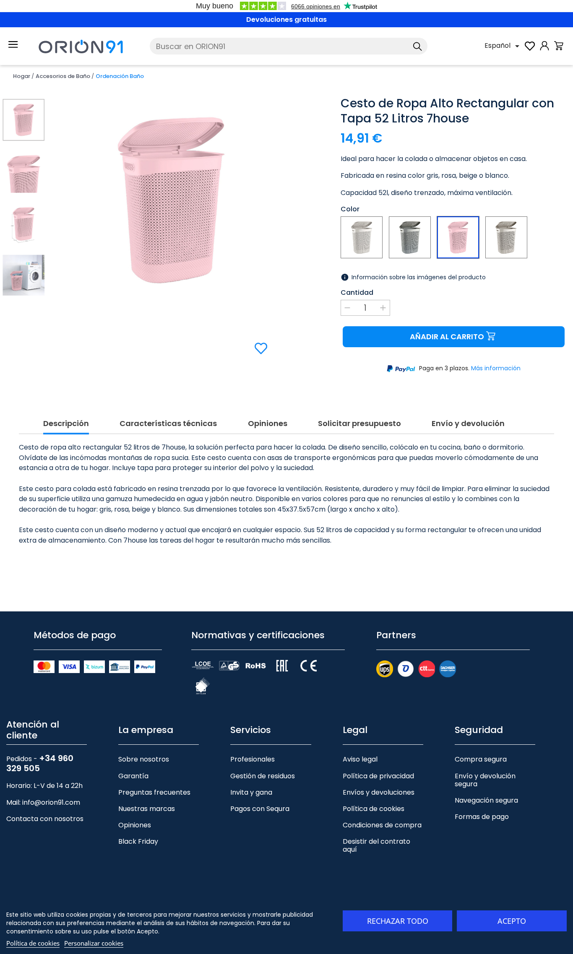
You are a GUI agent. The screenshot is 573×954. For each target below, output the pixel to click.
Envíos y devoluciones (378, 792)
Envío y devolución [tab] (468, 424)
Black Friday (138, 841)
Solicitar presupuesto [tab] (359, 424)
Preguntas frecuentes (154, 792)
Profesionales (252, 759)
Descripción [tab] (66, 424)
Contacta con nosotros (44, 819)
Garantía (133, 776)
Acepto (511, 921)
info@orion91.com (51, 802)
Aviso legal (360, 759)
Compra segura (481, 759)
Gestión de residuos (262, 776)
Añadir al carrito (447, 336)
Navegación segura (486, 800)
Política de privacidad (378, 776)
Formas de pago (482, 816)
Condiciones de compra (382, 825)
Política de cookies (373, 809)
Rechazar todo (397, 921)
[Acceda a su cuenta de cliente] (544, 50)
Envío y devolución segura (485, 780)
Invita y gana (251, 792)
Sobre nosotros (143, 759)
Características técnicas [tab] (168, 424)
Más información (496, 368)
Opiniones (134, 825)
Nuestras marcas (146, 809)
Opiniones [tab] (267, 424)
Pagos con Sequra (259, 809)
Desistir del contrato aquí (376, 845)
